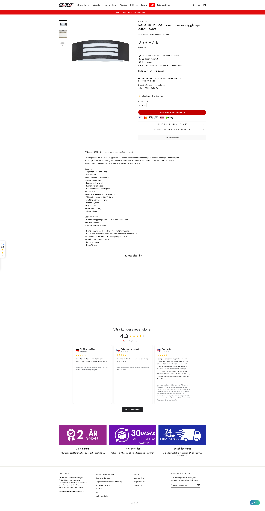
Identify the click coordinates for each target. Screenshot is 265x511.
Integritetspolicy (139, 482)
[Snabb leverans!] (182, 435)
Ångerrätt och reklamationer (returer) (109, 482)
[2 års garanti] (83, 435)
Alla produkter (111, 5)
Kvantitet (144, 101)
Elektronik (134, 5)
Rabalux (143, 21)
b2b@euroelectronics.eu (155, 85)
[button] (255, 503)
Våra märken (82, 5)
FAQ (97, 492)
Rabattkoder (138, 485)
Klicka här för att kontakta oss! (151, 71)
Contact (99, 489)
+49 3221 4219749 (150, 88)
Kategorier (96, 5)
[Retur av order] (132, 435)
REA (152, 5)
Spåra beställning (163, 5)
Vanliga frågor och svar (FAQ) (172, 129)
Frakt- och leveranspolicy (105, 474)
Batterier (144, 5)
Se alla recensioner (132, 409)
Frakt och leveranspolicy (172, 124)
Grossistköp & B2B (103, 485)
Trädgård (123, 5)
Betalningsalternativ (103, 478)
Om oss (136, 474)
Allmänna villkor (139, 478)
